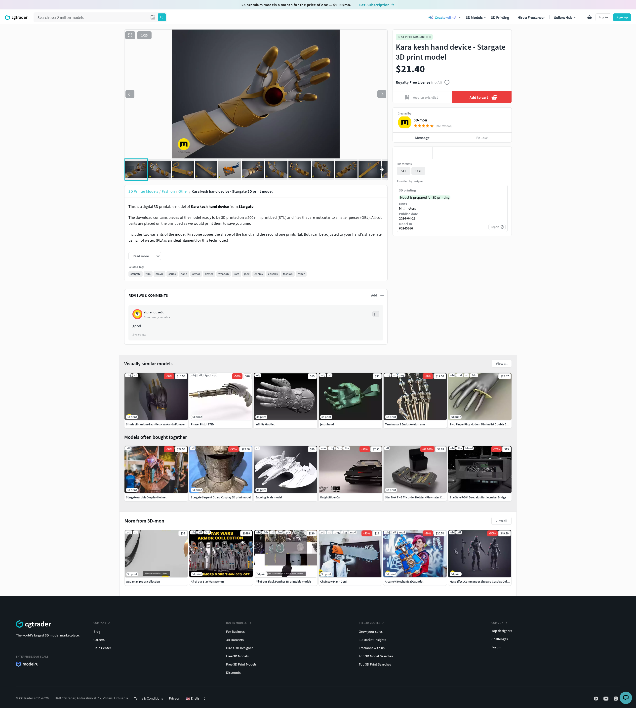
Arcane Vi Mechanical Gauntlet (404, 581)
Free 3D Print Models (241, 664)
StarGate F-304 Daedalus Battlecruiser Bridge (478, 497)
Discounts (233, 672)
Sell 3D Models (369, 623)
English (193, 698)
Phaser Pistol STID (202, 424)
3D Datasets (235, 639)
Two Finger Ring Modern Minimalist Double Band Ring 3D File (488, 424)
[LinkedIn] (596, 699)
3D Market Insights (372, 639)
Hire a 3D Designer (239, 648)
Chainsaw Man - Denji (333, 581)
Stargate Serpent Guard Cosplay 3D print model (221, 497)
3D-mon (420, 119)
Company (99, 623)
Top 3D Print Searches (375, 664)
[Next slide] (381, 94)
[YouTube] (606, 699)
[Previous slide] (129, 94)
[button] (153, 17)
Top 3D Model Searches (376, 656)
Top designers (501, 631)
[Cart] (590, 17)
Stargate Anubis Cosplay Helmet (146, 497)
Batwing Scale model (268, 497)
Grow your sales (371, 631)
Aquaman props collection (143, 581)
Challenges (499, 639)
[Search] (162, 17)
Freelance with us (372, 648)
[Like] (412, 153)
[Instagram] (616, 698)
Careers (99, 639)
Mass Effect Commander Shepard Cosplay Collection (483, 581)
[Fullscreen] (130, 35)
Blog (96, 631)
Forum (496, 647)
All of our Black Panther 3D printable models (283, 581)
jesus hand (327, 424)
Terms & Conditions (148, 698)
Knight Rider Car (330, 497)
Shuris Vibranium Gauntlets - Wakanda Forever (155, 424)
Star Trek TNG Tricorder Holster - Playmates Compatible (420, 497)
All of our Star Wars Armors (207, 581)
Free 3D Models (237, 656)
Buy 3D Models (236, 623)
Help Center (102, 648)
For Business (235, 631)
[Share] (492, 153)
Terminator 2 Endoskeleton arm (405, 424)
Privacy (174, 698)
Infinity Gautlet (265, 424)
